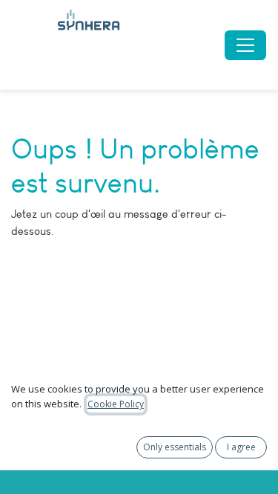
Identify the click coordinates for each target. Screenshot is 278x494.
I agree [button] (241, 447)
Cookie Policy (115, 404)
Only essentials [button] (174, 447)
